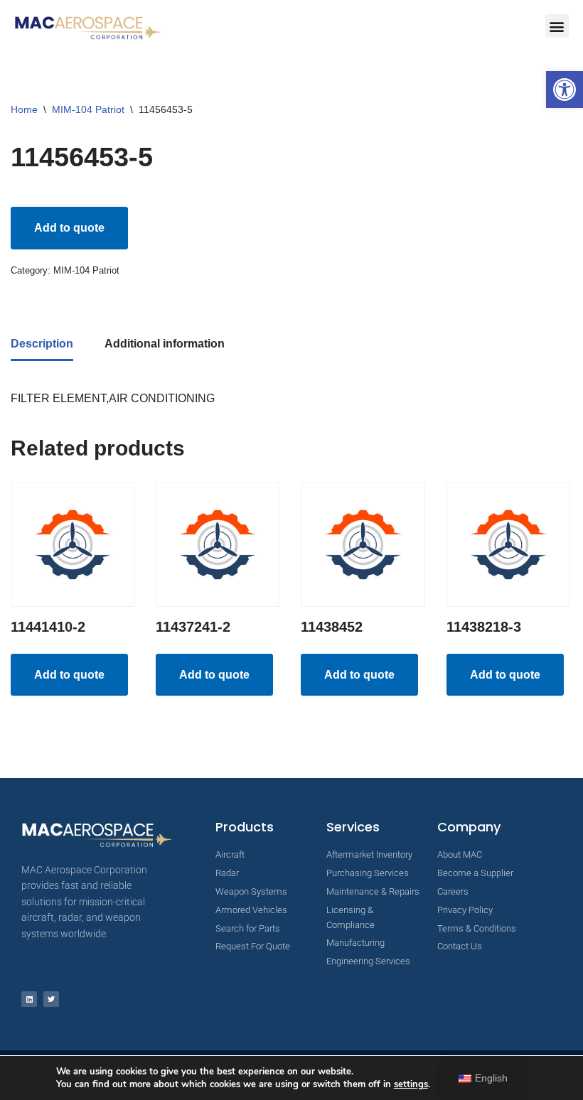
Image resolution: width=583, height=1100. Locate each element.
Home (24, 109)
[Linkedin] (29, 999)
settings (411, 1084)
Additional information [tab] (165, 344)
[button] (564, 89)
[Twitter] (51, 999)
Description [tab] (42, 344)
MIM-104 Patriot (88, 109)
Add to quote (69, 228)
